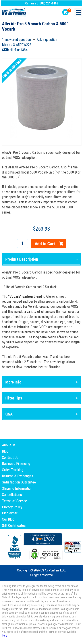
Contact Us (10, 457)
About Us (8, 445)
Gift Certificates (14, 525)
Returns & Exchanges (17, 476)
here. (5, 635)
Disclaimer (9, 513)
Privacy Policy (12, 507)
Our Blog (8, 519)
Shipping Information (17, 488)
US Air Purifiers (14, 12)
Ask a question (47, 40)
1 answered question (16, 40)
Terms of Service (14, 501)
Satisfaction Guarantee (19, 482)
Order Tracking (12, 469)
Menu (78, 12)
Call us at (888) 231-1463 (41, 3)
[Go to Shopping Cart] (65, 12)
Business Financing (16, 463)
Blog (5, 451)
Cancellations (12, 494)
